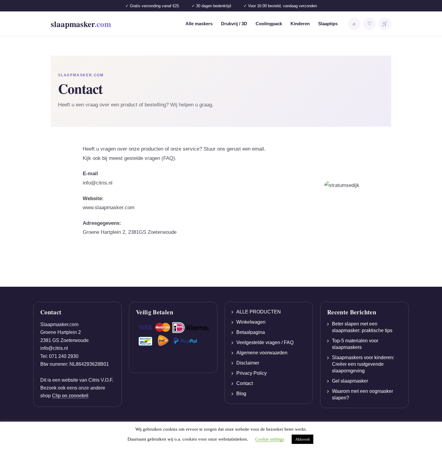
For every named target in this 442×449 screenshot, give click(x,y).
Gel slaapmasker (350, 380)
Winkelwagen (251, 322)
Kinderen (300, 23)
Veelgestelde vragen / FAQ (264, 342)
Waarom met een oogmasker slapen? (362, 394)
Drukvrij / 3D (234, 23)
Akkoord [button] (302, 439)
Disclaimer (247, 362)
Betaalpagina (250, 332)
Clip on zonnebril (70, 395)
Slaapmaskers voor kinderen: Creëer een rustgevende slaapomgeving (363, 364)
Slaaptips (328, 23)
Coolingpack (269, 23)
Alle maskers (199, 23)
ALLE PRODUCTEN (258, 311)
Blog (241, 393)
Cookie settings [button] (269, 439)
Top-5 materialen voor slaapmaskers (355, 344)
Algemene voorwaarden (261, 352)
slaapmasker (81, 24)
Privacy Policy (251, 373)
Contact (244, 383)
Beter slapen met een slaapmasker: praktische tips (362, 327)
